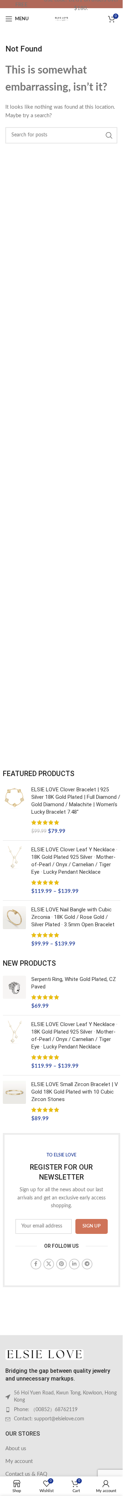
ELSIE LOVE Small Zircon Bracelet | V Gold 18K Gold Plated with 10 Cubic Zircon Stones (74, 1091)
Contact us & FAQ (26, 1474)
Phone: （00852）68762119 (46, 1409)
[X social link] (48, 1264)
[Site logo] (61, 18)
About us (15, 1448)
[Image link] (44, 1354)
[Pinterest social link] (61, 1264)
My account (19, 1461)
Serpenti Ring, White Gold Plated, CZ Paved (73, 983)
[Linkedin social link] (74, 1264)
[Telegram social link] (87, 1264)
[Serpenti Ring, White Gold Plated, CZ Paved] (14, 993)
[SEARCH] (109, 135)
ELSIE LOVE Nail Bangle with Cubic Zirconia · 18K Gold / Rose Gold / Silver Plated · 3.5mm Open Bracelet (72, 917)
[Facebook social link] (36, 1264)
